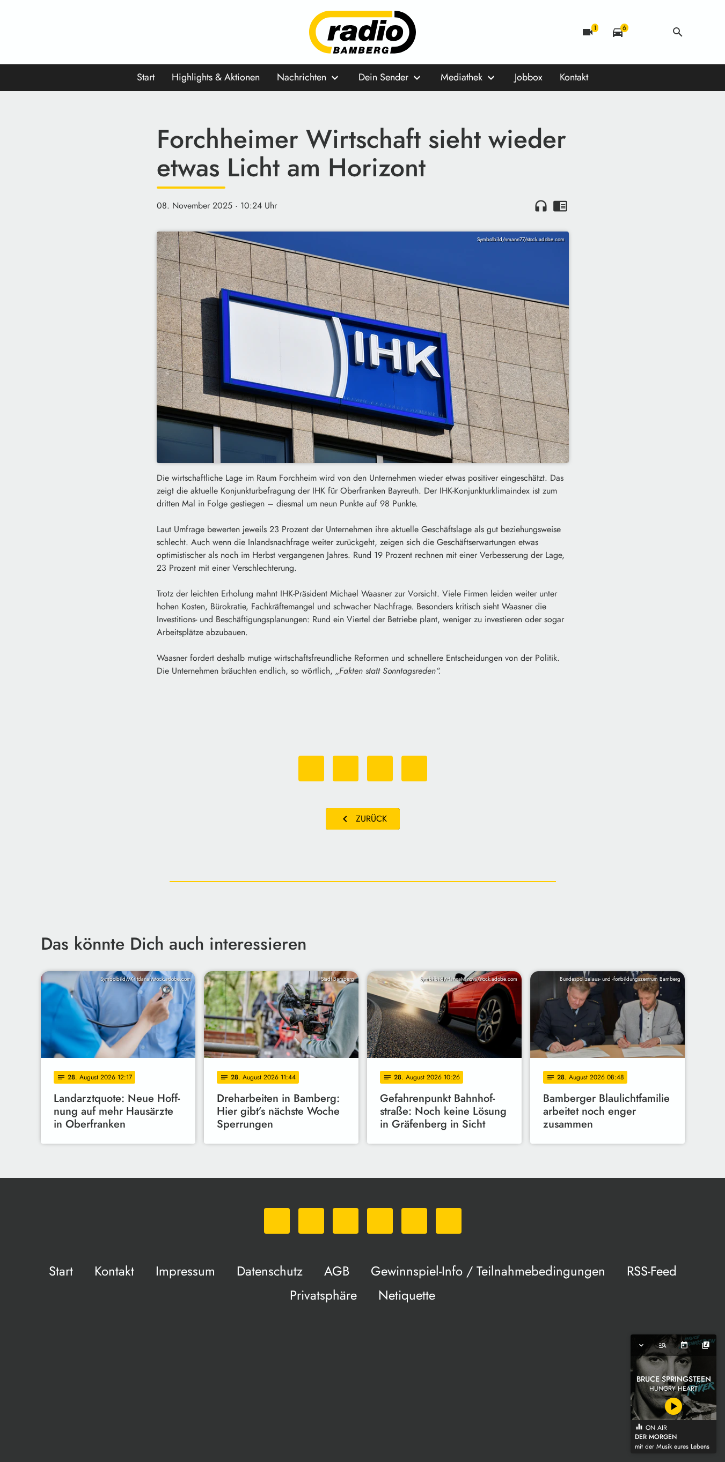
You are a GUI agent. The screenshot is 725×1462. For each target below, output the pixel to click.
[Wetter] (647, 32)
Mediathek (461, 77)
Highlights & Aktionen (216, 77)
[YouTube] (116, 32)
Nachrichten (301, 77)
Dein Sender (383, 77)
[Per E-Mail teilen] (414, 768)
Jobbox (529, 77)
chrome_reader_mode (560, 205)
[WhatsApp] (51, 32)
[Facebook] (73, 32)
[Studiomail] (137, 32)
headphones (540, 205)
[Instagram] (94, 32)
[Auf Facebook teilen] (311, 768)
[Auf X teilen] (345, 768)
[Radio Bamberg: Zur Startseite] (362, 32)
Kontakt (574, 77)
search (677, 32)
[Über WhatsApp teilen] (380, 768)
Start (146, 77)
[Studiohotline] (159, 32)
